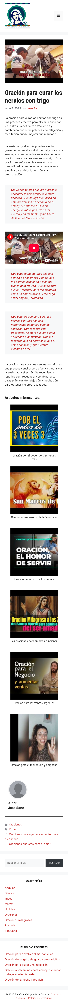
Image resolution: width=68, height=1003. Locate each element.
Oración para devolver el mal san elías (29, 954)
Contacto (56, 994)
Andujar (10, 887)
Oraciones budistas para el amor (29, 844)
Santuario (11, 930)
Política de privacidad (40, 998)
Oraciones (15, 824)
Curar (12, 829)
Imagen (9, 898)
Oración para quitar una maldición (26, 964)
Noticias (10, 909)
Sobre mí (21, 998)
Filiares (9, 893)
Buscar (54, 862)
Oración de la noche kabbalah (24, 979)
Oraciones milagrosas (18, 920)
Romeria (10, 925)
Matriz (9, 904)
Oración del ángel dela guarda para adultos (32, 959)
